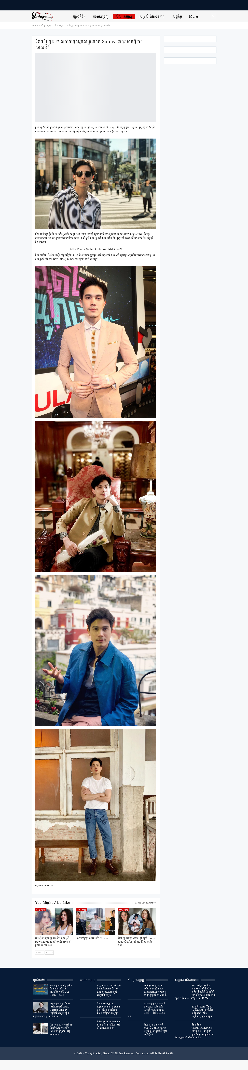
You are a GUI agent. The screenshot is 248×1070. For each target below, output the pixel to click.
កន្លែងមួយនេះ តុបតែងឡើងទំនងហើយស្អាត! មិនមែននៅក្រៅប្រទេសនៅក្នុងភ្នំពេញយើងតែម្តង (109, 990)
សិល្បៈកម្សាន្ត (124, 16)
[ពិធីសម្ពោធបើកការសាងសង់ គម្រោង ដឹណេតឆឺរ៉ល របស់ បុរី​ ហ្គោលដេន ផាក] (87, 1025)
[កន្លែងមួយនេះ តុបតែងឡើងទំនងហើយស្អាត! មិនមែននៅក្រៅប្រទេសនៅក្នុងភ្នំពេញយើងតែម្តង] (87, 989)
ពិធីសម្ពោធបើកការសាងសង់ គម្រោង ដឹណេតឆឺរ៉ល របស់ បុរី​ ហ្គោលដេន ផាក (108, 1024)
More (193, 16)
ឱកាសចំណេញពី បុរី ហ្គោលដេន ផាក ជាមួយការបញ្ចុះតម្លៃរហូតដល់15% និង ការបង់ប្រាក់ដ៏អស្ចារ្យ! (108, 1008)
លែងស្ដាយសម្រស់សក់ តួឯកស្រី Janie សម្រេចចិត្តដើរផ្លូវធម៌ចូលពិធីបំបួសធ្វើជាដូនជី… (155, 1029)
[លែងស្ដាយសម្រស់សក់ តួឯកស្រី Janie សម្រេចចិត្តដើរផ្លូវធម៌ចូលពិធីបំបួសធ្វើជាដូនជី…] (137, 921)
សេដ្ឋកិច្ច (177, 16)
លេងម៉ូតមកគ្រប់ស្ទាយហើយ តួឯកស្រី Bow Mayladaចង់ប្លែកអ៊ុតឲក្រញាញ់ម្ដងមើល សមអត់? (155, 990)
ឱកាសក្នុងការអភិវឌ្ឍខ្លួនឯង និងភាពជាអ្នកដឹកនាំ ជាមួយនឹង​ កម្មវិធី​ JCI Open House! (61, 990)
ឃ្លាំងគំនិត (79, 16)
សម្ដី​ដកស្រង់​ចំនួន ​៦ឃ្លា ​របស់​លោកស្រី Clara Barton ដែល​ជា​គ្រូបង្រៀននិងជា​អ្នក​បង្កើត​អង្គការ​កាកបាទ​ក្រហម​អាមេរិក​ (52, 1009)
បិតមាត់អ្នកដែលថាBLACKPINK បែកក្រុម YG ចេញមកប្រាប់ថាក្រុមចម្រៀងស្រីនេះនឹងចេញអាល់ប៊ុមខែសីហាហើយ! (194, 1031)
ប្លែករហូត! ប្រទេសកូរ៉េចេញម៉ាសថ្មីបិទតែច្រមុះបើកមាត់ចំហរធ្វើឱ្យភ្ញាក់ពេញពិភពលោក (61, 1029)
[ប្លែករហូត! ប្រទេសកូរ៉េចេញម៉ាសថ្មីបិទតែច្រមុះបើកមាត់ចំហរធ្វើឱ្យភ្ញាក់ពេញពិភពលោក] (40, 1028)
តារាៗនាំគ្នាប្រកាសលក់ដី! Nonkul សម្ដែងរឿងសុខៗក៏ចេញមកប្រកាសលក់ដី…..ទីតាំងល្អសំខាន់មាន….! (146, 1009)
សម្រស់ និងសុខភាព (152, 16)
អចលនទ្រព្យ (100, 16)
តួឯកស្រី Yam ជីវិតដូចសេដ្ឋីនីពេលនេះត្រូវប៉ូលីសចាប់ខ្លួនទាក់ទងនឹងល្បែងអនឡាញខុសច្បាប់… (202, 1011)
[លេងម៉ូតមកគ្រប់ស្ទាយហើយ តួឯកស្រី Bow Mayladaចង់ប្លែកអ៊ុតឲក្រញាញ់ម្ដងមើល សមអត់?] (54, 921)
